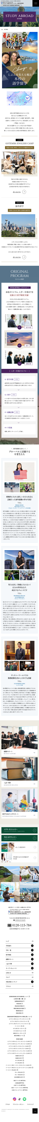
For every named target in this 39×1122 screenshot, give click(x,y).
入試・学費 (9, 964)
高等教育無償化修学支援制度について (18, 996)
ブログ (8, 977)
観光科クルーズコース (18, 1033)
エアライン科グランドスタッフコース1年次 (19, 1046)
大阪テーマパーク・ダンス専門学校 (19, 1087)
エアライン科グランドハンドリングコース (18, 1023)
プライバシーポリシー (18, 1104)
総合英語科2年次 (18, 1077)
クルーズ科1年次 (19, 1072)
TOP (35, 1111)
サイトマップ (30, 1104)
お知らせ (8, 973)
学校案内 (8, 946)
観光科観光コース (18, 1035)
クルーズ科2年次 (19, 1074)
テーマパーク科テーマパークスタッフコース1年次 (18, 1065)
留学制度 (8, 955)
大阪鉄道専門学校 (19, 1083)
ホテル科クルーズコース (19, 1028)
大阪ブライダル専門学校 (19, 1085)
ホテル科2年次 (18, 1062)
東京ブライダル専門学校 (19, 1080)
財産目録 (18, 1003)
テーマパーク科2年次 (11, 1070)
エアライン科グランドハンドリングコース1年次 (18, 1051)
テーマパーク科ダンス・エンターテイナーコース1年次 (19, 1067)
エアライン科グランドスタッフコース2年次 (19, 1048)
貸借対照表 (19, 1013)
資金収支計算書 (19, 1006)
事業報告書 (19, 1010)
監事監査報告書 (19, 1001)
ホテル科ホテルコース (18, 1031)
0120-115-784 (21, 925)
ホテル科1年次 (18, 1060)
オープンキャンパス (11, 968)
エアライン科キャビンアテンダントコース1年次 (18, 1041)
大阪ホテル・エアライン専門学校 (19, 1090)
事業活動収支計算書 (19, 1008)
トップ (7, 941)
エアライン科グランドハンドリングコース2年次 (18, 1053)
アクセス (8, 986)
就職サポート (9, 959)
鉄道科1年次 (19, 1055)
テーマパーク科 (19, 1026)
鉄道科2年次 (19, 1058)
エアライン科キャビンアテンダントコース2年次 (18, 1043)
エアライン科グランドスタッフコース (18, 1021)
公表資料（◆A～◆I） (19, 998)
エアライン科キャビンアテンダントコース (18, 1019)
